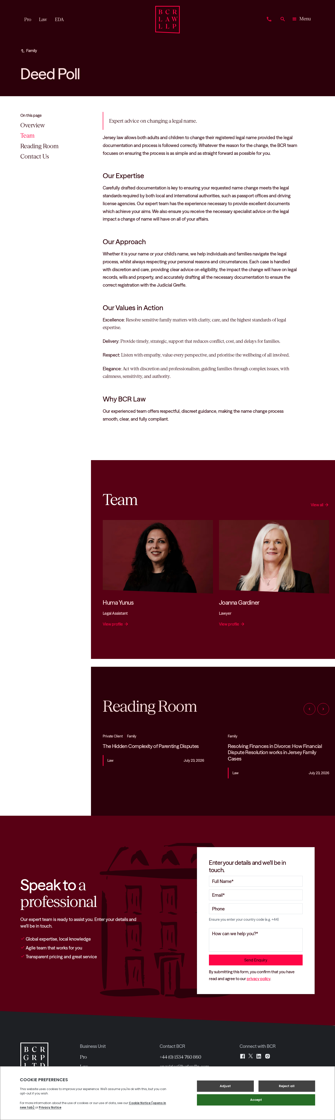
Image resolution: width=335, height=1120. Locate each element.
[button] (301, 20)
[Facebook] (242, 1056)
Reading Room (39, 145)
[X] (250, 1056)
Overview (32, 125)
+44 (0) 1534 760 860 (180, 1057)
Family (31, 50)
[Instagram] (268, 1056)
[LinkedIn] (259, 1056)
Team (27, 135)
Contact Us (34, 156)
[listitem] (153, 756)
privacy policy (258, 978)
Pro (83, 1057)
